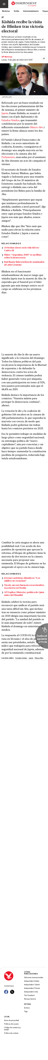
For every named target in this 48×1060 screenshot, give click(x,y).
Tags (26, 1012)
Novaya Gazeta (30, 999)
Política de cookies (11, 1033)
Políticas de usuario (11, 1024)
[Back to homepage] (14, 975)
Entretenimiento (31, 11)
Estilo (16, 11)
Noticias (6, 11)
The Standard (29, 995)
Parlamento (8, 157)
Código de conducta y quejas (12, 1029)
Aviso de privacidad (11, 1020)
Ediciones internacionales (33, 978)
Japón (5, 113)
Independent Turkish (32, 985)
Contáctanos (9, 986)
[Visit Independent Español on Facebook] (6, 992)
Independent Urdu (31, 992)
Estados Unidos (10, 120)
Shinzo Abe (36, 127)
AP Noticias (7, 57)
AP (3, 17)
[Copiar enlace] (43, 58)
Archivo (27, 1008)
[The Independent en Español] (24, 4)
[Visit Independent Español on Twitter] (12, 992)
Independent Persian (32, 988)
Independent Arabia (31, 981)
